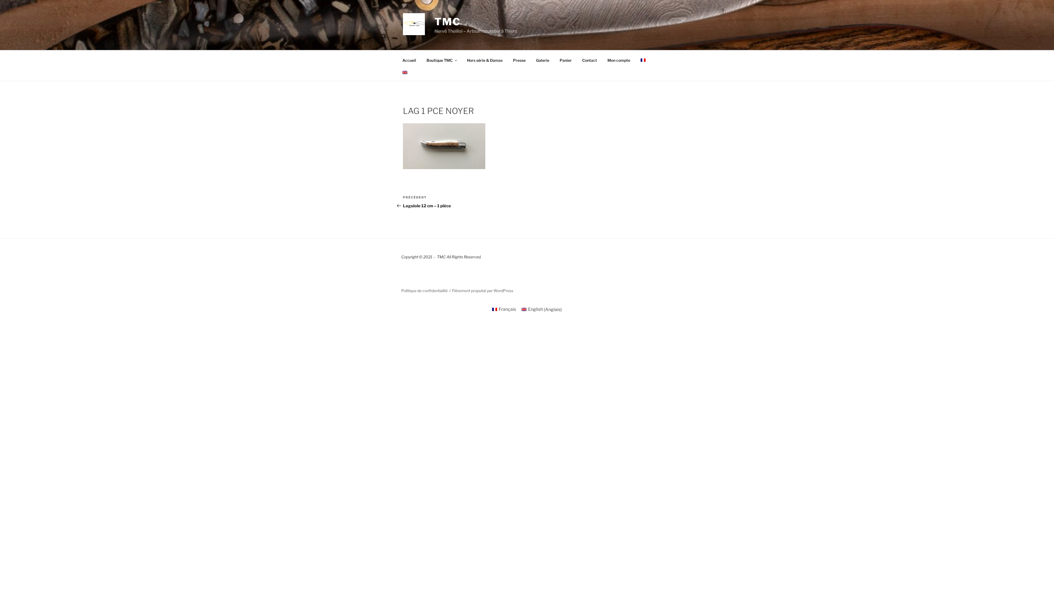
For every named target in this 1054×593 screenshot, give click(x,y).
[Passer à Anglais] (404, 72)
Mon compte (618, 60)
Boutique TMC (440, 60)
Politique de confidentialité (424, 290)
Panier (566, 60)
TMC (448, 22)
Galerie (542, 60)
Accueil (409, 60)
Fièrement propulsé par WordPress (482, 290)
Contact (589, 60)
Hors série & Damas (485, 60)
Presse (519, 60)
